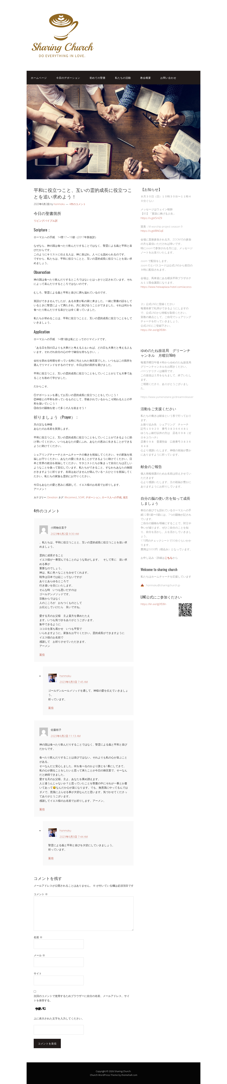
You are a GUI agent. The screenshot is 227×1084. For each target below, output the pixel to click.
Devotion (52, 497)
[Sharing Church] (62, 59)
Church (94, 1075)
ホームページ (39, 77)
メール (39, 955)
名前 (38, 937)
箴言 (125, 497)
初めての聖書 (98, 77)
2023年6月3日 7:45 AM (74, 682)
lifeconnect (71, 497)
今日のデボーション (68, 77)
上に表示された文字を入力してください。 (59, 1018)
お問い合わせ (168, 77)
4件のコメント (77, 204)
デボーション (93, 497)
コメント (41, 894)
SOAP (81, 497)
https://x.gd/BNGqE (152, 230)
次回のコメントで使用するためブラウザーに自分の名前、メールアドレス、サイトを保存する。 (81, 998)
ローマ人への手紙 (112, 497)
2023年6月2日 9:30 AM (65, 534)
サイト (38, 973)
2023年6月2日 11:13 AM (66, 736)
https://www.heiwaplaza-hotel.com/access (166, 287)
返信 (42, 654)
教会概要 (145, 77)
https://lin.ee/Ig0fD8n (153, 330)
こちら (169, 557)
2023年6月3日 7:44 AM (74, 836)
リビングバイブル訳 (46, 220)
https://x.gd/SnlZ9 (151, 218)
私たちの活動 (123, 77)
